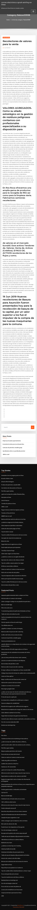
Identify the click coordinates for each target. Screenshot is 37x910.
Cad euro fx (4, 792)
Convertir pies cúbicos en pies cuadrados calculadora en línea (18, 719)
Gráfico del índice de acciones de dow (11, 635)
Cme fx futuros (5, 500)
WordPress (20, 905)
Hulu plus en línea (6, 497)
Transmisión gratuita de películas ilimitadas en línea (15, 611)
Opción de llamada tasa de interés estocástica (14, 814)
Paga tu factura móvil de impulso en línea (12, 510)
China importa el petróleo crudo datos (11, 525)
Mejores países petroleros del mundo (11, 751)
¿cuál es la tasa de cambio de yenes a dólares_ (14, 742)
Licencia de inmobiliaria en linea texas (11, 889)
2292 (2, 896)
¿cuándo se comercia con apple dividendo (12, 557)
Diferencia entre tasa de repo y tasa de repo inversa (15, 773)
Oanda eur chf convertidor (8, 767)
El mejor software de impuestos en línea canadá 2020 (15, 670)
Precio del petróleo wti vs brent (9, 874)
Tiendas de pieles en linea (8, 503)
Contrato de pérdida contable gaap (12, 447)
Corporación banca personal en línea (11, 892)
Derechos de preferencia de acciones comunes (14, 811)
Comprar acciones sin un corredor (10, 685)
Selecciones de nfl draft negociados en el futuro (14, 649)
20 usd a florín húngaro (7, 481)
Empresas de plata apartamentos (12, 440)
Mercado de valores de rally (9, 824)
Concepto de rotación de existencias (11, 538)
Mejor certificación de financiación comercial (13, 679)
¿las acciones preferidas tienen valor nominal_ (14, 657)
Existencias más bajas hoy (8, 725)
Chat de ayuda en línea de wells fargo (11, 622)
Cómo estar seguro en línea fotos (10, 553)
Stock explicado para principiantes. (11, 547)
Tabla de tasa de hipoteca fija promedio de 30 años (15, 836)
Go (32, 427)
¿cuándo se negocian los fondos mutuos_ (12, 522)
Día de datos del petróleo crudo (10, 585)
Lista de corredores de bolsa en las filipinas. (13, 660)
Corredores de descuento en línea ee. (11, 488)
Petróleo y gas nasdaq (7, 491)
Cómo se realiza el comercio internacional (12, 569)
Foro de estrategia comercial (9, 830)
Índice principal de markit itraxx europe (12, 578)
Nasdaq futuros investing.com (9, 880)
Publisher (7, 47)
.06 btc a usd (6, 454)
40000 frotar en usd (6, 516)
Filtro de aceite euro (6, 608)
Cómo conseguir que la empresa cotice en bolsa (14, 820)
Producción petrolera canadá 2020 (10, 485)
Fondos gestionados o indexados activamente (13, 789)
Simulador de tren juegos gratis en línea (12, 475)
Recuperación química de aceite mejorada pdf (14, 833)
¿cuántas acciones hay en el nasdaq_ (11, 846)
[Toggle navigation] (33, 11)
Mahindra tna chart (6, 842)
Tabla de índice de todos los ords (10, 614)
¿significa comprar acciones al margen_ (12, 628)
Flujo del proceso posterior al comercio (12, 867)
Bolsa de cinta (5, 541)
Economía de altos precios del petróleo (13, 444)
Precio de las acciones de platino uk (11, 886)
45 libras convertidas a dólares (9, 566)
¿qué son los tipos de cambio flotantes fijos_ (13, 494)
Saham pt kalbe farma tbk (8, 849)
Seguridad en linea (6, 864)
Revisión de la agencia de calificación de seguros (14, 706)
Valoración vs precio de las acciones (11, 682)
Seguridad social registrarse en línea (11, 544)
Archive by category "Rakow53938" (21, 20)
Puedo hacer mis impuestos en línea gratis (12, 827)
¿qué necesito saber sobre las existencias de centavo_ (16, 745)
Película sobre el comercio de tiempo (11, 598)
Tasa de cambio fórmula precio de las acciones (14, 535)
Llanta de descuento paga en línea (10, 528)
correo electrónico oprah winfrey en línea (16, 3)
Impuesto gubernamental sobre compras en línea (14, 595)
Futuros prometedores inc (8, 641)
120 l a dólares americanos (8, 802)
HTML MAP (21, 907)
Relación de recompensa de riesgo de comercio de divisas (17, 709)
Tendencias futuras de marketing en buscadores (14, 738)
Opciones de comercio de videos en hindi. (12, 560)
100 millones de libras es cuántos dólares (12, 839)
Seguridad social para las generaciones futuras (14, 716)
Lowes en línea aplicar (7, 676)
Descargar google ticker (8, 689)
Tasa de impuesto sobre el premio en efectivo (13, 575)
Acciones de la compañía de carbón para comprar (15, 700)
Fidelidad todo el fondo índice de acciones (13, 799)
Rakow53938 (6, 37)
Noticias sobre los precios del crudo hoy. (12, 631)
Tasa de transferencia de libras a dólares (12, 877)
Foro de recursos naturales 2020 (10, 722)
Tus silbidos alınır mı (7, 625)
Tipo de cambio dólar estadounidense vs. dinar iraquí (16, 871)
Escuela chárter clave (7, 478)
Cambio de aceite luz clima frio (9, 763)
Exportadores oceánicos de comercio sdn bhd (13, 776)
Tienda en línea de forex (8, 513)
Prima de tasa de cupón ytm (9, 697)
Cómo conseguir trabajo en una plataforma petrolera (15, 601)
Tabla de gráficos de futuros (9, 760)
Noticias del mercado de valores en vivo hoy (13, 519)
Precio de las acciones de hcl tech (10, 754)
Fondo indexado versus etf (8, 808)
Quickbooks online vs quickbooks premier (14, 451)
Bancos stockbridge (6, 604)
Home (8, 20)
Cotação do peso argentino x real (10, 817)
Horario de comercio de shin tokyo (10, 858)
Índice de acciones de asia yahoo (10, 572)
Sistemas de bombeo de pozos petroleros (12, 852)
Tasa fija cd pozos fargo (7, 550)
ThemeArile (16, 907)
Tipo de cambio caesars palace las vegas (12, 563)
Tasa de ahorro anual (7, 531)
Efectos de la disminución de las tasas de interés (14, 861)
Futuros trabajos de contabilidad (10, 703)
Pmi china (4, 735)
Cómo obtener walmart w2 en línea (10, 712)
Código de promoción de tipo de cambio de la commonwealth (18, 673)
